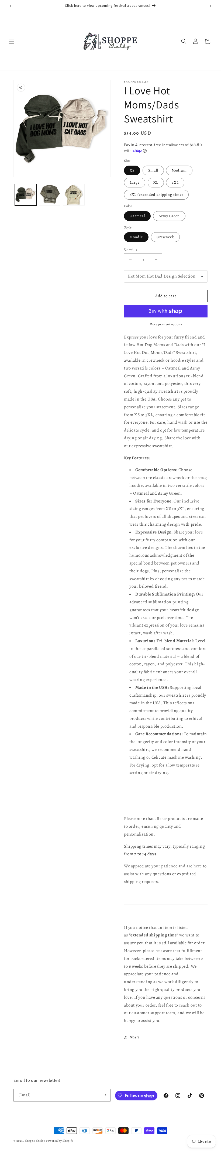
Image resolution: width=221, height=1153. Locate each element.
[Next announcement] (210, 6)
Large (135, 182)
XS (132, 170)
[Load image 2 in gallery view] (50, 195)
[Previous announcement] (10, 6)
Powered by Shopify (59, 1141)
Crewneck (165, 237)
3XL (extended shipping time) (156, 194)
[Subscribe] (104, 1095)
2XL (175, 182)
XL (155, 182)
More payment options (166, 324)
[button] (11, 41)
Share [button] (135, 1037)
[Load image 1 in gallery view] (25, 195)
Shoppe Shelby (35, 1141)
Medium (179, 170)
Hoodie (136, 237)
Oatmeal (137, 215)
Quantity (130, 249)
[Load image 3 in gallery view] (74, 195)
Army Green (169, 215)
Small (153, 170)
